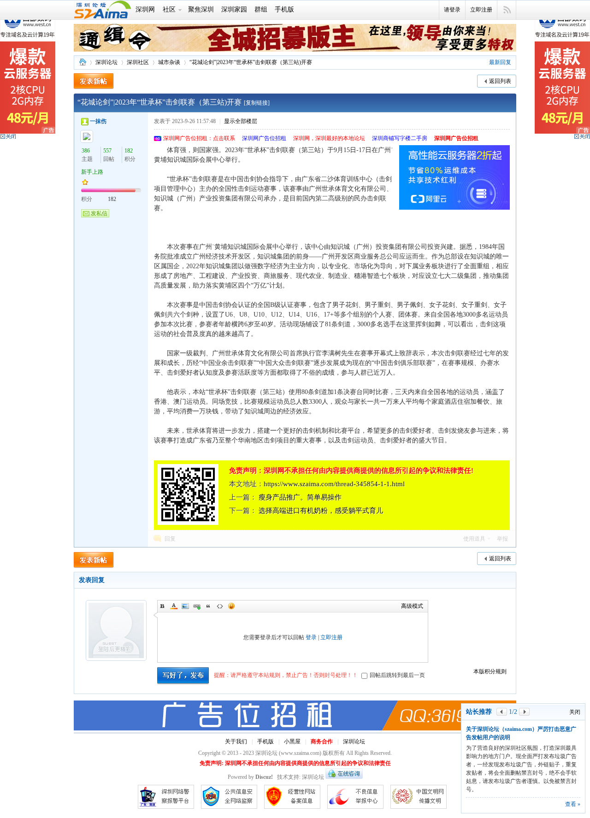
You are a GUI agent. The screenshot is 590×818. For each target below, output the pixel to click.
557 (107, 150)
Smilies (231, 606)
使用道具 (474, 539)
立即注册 (481, 9)
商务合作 (322, 741)
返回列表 (500, 81)
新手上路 (92, 172)
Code (219, 606)
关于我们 (236, 741)
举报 (502, 539)
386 (86, 150)
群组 (260, 9)
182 (128, 150)
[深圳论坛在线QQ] (344, 777)
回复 (170, 539)
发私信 (99, 213)
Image (185, 606)
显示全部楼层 (240, 121)
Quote (208, 606)
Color (173, 606)
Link (196, 606)
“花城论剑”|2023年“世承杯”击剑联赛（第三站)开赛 (250, 62)
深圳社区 (138, 62)
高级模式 (412, 606)
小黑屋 (292, 741)
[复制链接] (257, 103)
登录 (311, 637)
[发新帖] (94, 81)
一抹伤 (98, 121)
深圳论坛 (82, 62)
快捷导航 (506, 10)
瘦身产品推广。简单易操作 (300, 497)
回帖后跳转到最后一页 (397, 675)
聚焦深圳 (201, 9)
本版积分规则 (490, 671)
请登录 (452, 9)
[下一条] (524, 745)
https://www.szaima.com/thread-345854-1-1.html (334, 484)
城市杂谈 (169, 62)
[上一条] (501, 745)
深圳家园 (234, 9)
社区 (169, 9)
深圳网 (145, 9)
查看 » (572, 804)
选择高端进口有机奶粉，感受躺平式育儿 (321, 510)
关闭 (574, 745)
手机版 (284, 9)
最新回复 (500, 62)
